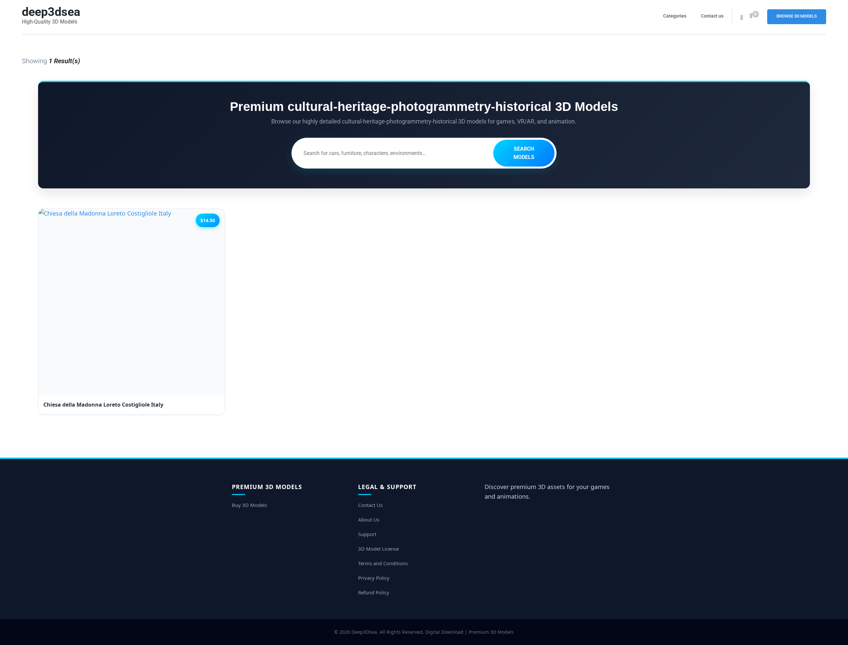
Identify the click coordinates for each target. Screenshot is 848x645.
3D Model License (378, 548)
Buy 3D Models (249, 505)
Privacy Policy (374, 577)
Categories (674, 16)
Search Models (523, 153)
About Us (368, 519)
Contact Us (370, 505)
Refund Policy (373, 592)
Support (367, 534)
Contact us (712, 16)
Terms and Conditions (383, 563)
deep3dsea (51, 12)
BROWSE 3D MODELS (796, 16)
